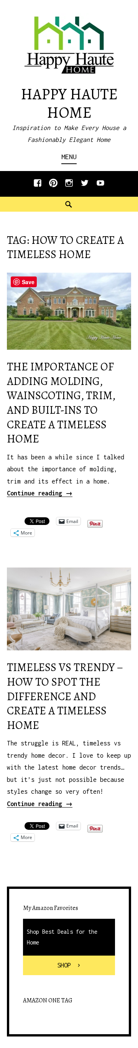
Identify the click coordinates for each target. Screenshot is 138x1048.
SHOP (64, 965)
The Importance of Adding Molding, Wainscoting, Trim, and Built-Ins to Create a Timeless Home (61, 402)
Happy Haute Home (69, 103)
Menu (69, 157)
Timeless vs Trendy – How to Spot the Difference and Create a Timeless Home (65, 696)
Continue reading (39, 493)
